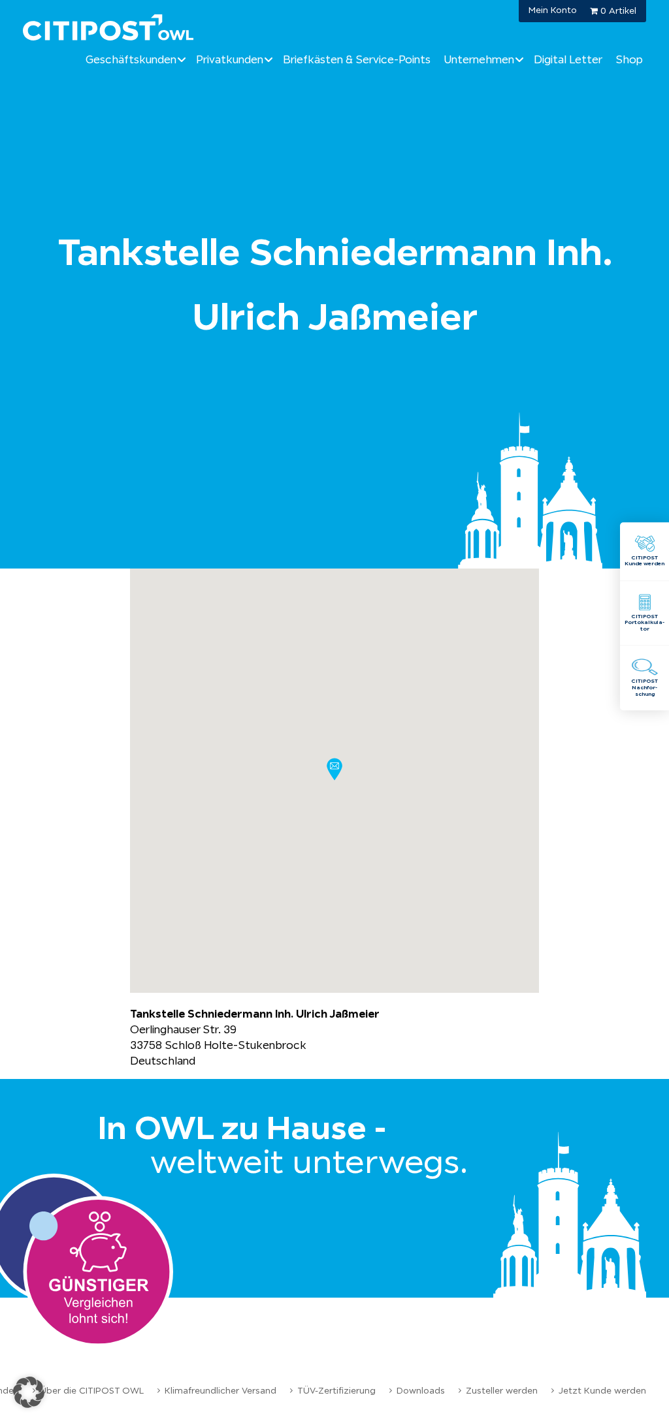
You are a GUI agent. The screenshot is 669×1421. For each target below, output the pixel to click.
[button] (334, 769)
